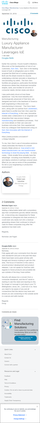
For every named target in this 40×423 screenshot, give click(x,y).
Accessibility (8, 393)
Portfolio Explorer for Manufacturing (26, 338)
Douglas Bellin (8, 58)
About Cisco (8, 354)
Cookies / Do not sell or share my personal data (18, 390)
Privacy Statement (19, 415)
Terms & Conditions (10, 383)
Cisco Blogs (14, 2)
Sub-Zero (14, 69)
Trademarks (8, 397)
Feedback (7, 376)
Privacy (6, 386)
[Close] (37, 406)
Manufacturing (14, 8)
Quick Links (8, 349)
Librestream (32, 109)
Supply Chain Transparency (12, 400)
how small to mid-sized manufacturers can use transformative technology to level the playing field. (18, 150)
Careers (6, 361)
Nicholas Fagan (7, 205)
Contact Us (7, 357)
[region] (20, 413)
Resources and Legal (11, 371)
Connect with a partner (11, 364)
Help (5, 379)
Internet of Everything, (10, 113)
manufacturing (7, 121)
